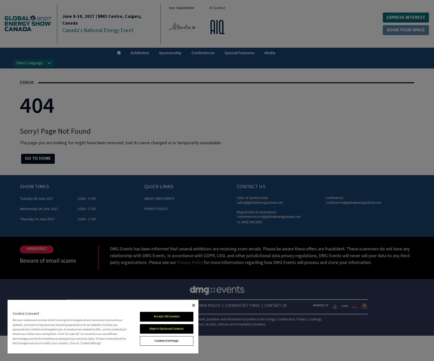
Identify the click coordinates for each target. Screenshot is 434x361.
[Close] (193, 305)
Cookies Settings (166, 341)
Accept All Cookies (167, 316)
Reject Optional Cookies (167, 329)
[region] (103, 326)
